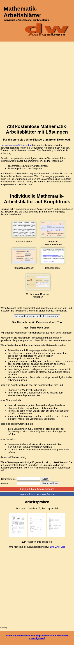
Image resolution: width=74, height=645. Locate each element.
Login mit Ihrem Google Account (37, 489)
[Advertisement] (37, 80)
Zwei (57, 546)
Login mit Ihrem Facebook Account (37, 494)
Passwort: (6, 483)
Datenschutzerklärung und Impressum (27, 635)
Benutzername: (8, 479)
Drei (63, 546)
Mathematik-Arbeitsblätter (22, 11)
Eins (52, 546)
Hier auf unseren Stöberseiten (16, 145)
